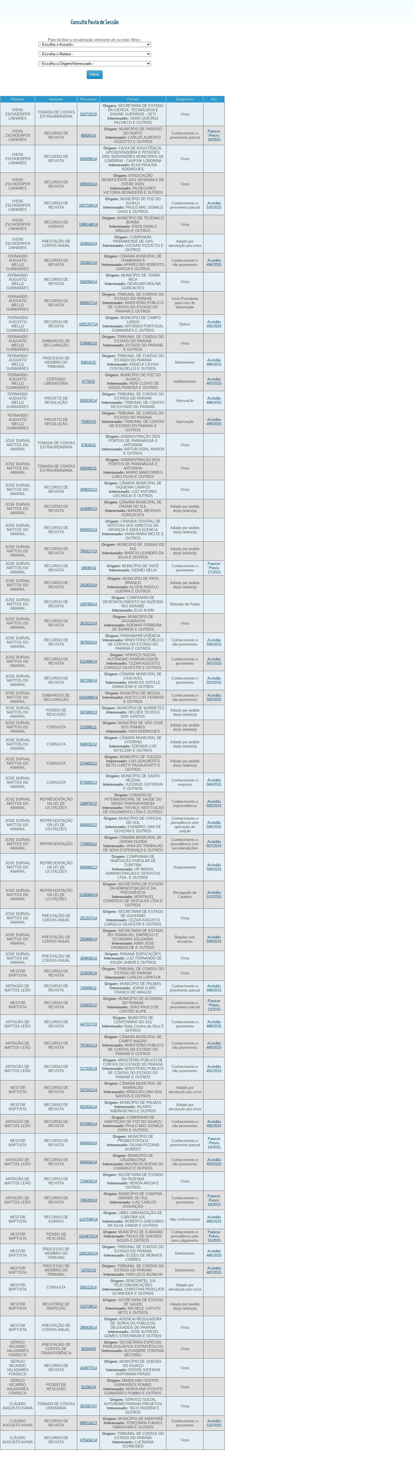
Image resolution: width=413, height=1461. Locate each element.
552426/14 (88, 1107)
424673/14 (88, 1368)
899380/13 (88, 867)
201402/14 (88, 585)
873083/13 (88, 782)
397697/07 (88, 1406)
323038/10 (88, 973)
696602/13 (88, 530)
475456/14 (88, 1440)
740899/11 (88, 988)
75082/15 (88, 422)
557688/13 (88, 712)
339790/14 (88, 604)
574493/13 (88, 763)
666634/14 (88, 1162)
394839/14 (88, 958)
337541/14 (88, 1090)
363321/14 (88, 623)
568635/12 (88, 744)
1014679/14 (88, 1236)
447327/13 (88, 1024)
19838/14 (88, 568)
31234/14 (88, 1387)
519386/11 (88, 727)
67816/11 (88, 445)
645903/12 (88, 825)
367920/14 (88, 642)
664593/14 (88, 1143)
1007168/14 (88, 205)
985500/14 (88, 184)
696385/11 (88, 468)
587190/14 (88, 680)
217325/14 (88, 1068)
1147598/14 (88, 1219)
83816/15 (88, 362)
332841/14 (88, 263)
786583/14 (88, 1200)
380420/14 (88, 1327)
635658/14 (88, 159)
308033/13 (88, 489)
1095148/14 (88, 224)
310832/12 (88, 1005)
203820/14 (88, 243)
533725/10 (88, 114)
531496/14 (88, 661)
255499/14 (88, 939)
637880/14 (88, 1124)
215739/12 (88, 1306)
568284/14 (88, 282)
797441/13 (88, 1045)
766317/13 (88, 551)
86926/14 (88, 135)
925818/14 (88, 400)
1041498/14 (88, 697)
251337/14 (88, 918)
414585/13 (88, 509)
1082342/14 (88, 1253)
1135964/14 (88, 895)
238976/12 (88, 803)
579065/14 (88, 343)
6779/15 (88, 381)
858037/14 (88, 303)
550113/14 (88, 1287)
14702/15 (88, 1270)
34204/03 (88, 1349)
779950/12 (88, 844)
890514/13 (88, 1423)
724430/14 (88, 1181)
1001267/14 (88, 324)
